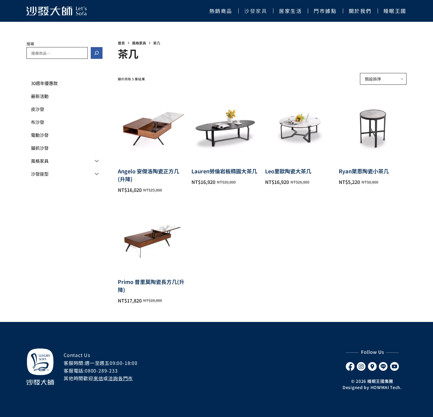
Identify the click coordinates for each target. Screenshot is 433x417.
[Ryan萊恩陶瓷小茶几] (372, 126)
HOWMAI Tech (386, 387)
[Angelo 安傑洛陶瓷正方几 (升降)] (152, 126)
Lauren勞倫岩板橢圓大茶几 (224, 171)
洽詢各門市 (120, 378)
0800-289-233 (101, 370)
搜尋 (30, 43)
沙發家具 (255, 10)
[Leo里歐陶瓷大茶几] (299, 126)
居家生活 (290, 10)
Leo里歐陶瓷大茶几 (288, 171)
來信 (98, 378)
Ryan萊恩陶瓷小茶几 (364, 171)
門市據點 (325, 10)
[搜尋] (97, 53)
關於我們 (360, 10)
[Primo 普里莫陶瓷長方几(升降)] (152, 236)
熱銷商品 (220, 10)
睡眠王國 (395, 10)
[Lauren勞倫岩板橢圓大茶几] (225, 126)
